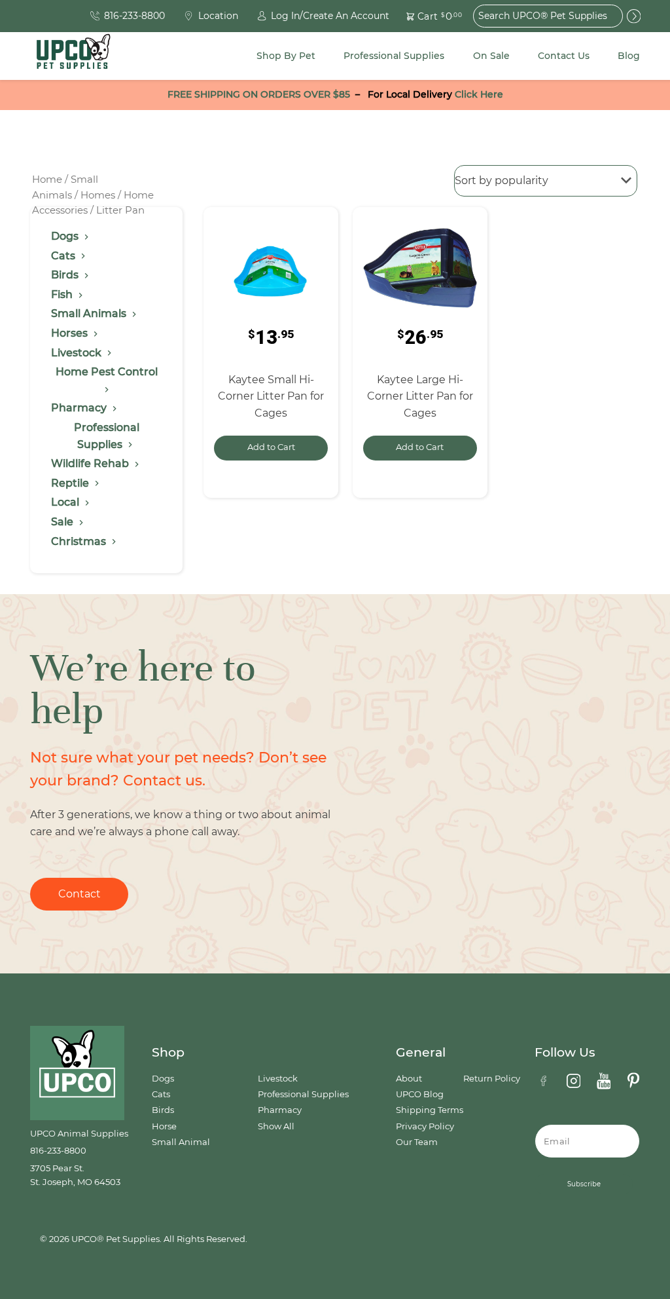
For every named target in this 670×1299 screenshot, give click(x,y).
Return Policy (491, 1078)
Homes (97, 195)
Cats (161, 1094)
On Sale (491, 56)
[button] (426, 16)
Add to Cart (271, 447)
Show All (276, 1126)
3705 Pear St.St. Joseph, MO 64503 (75, 1174)
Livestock (278, 1078)
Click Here (479, 94)
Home (47, 179)
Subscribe (584, 1184)
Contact (79, 894)
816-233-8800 (58, 1151)
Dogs (163, 1078)
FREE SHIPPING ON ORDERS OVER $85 (259, 94)
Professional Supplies (394, 56)
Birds (163, 1110)
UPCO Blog (420, 1094)
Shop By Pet (285, 56)
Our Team (417, 1142)
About (409, 1078)
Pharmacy (280, 1110)
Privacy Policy (425, 1126)
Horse (164, 1126)
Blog (629, 56)
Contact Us (564, 56)
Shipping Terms (429, 1110)
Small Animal (181, 1142)
